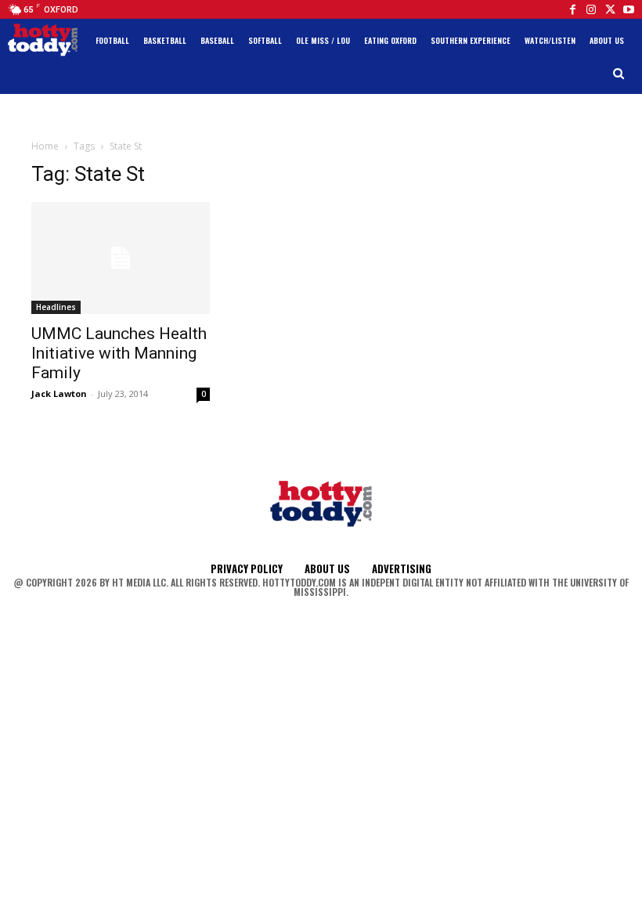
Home (45, 146)
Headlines (56, 306)
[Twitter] (609, 9)
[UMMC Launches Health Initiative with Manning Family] (120, 258)
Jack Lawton (59, 393)
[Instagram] (591, 9)
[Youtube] (628, 9)
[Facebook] (572, 9)
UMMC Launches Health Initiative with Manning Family (119, 353)
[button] (619, 74)
